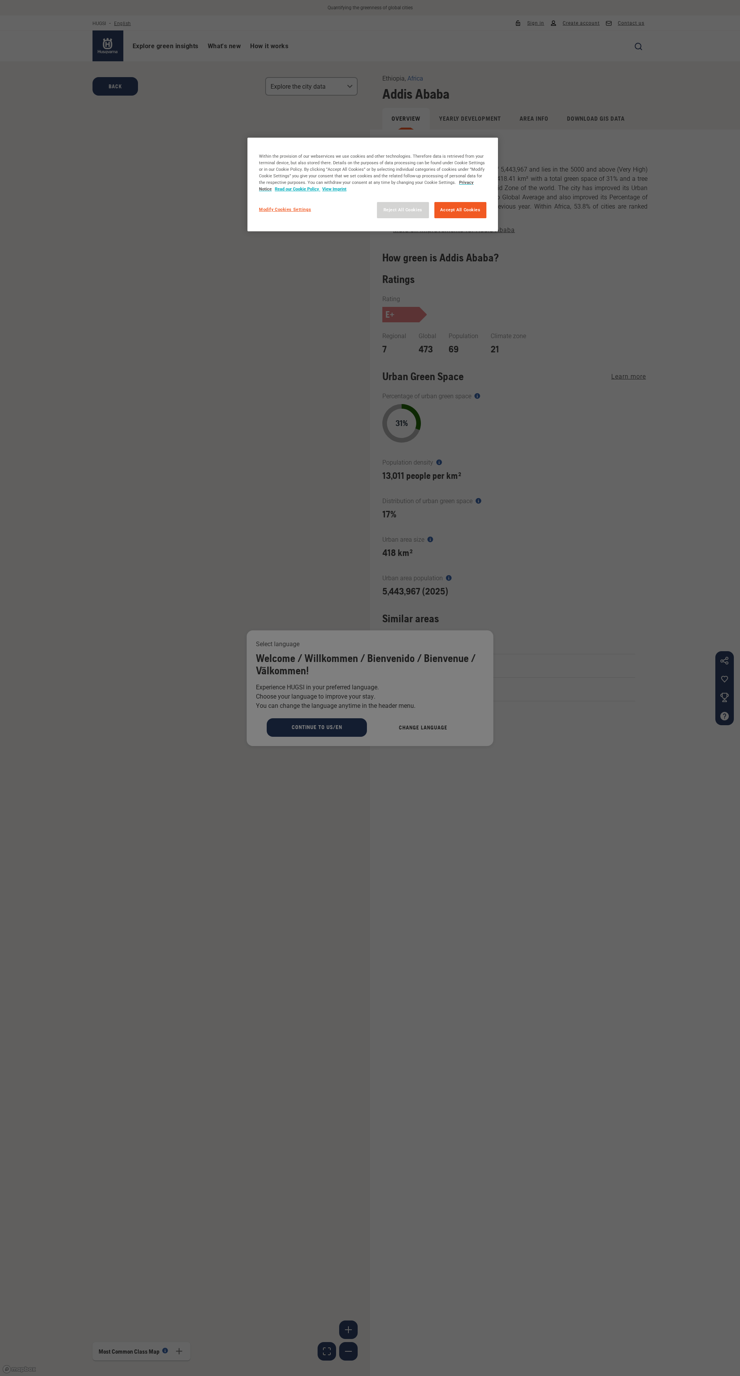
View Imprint (334, 189)
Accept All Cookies (460, 209)
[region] (372, 184)
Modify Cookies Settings (285, 209)
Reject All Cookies (402, 209)
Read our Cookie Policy (297, 189)
